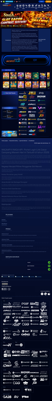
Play (17, 61)
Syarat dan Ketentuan (23, 140)
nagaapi (49, 155)
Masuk (41, 1)
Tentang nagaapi (5, 140)
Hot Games (17, 8)
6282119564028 (30, 265)
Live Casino (23, 8)
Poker (42, 7)
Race (26, 7)
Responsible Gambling (13, 140)
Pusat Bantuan (31, 140)
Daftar (48, 1)
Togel (29, 7)
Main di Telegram (9, 1)
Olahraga (33, 7)
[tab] (22, 93)
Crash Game (36, 8)
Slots (20, 7)
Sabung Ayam (48, 8)
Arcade (39, 7)
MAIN (7, 75)
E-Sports (45, 8)
